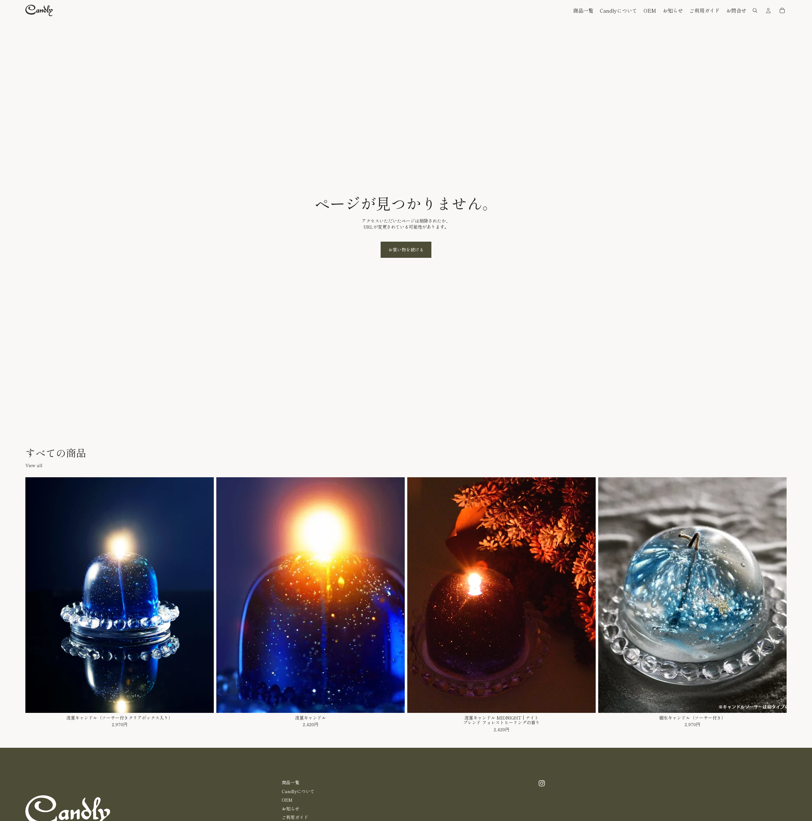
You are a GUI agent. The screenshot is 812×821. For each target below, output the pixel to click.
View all (34, 465)
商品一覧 (290, 782)
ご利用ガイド (295, 817)
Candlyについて (298, 791)
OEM (287, 800)
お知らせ (290, 808)
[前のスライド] (34, 595)
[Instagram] (542, 783)
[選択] (204, 703)
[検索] (755, 10)
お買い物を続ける (406, 249)
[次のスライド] (204, 595)
